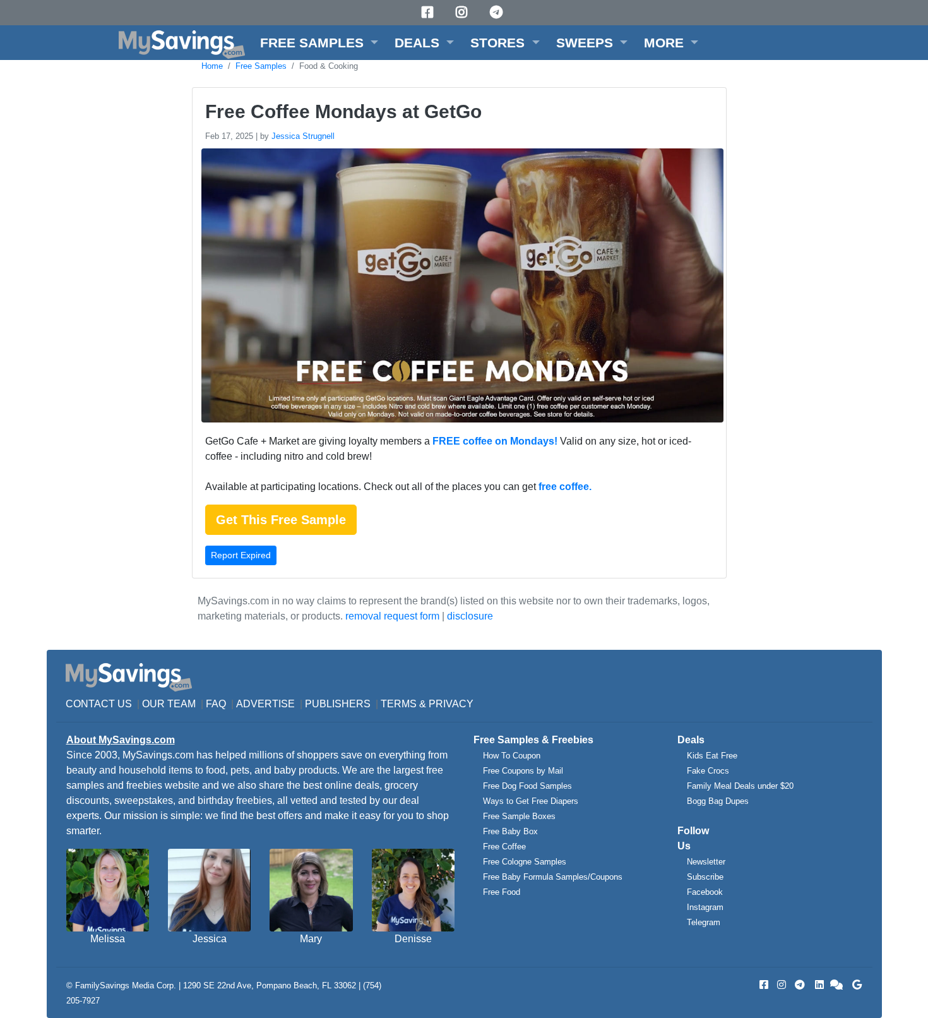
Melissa (107, 938)
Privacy (451, 703)
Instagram (705, 907)
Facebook (705, 892)
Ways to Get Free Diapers (530, 801)
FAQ (216, 703)
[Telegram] (498, 12)
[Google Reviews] (855, 984)
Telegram (703, 922)
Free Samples (261, 66)
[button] (319, 42)
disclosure (470, 616)
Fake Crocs (708, 770)
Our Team (169, 703)
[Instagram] (463, 12)
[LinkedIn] (818, 984)
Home (212, 66)
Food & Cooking (328, 66)
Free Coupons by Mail (523, 770)
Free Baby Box (510, 831)
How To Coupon (511, 755)
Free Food (501, 892)
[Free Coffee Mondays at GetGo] (460, 287)
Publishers (338, 703)
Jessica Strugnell (303, 136)
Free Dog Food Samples (527, 786)
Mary (311, 938)
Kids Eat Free (712, 755)
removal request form (392, 616)
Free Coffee (504, 846)
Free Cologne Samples (524, 861)
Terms (399, 703)
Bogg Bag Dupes (718, 801)
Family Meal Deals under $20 (740, 786)
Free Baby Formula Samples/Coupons (552, 877)
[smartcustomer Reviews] (837, 984)
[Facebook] (429, 12)
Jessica (210, 938)
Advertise (265, 703)
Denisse (413, 938)
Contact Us (99, 703)
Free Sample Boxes (519, 816)
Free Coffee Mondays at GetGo (343, 111)
